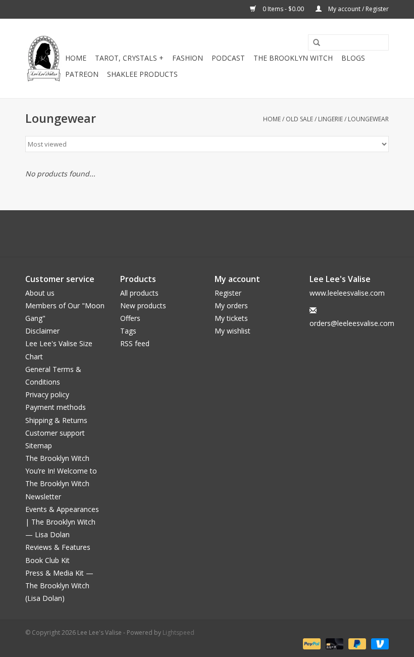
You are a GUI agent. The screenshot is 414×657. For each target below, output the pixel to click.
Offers (130, 318)
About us (40, 293)
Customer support (55, 433)
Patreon (81, 74)
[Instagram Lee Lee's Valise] (252, 233)
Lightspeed (178, 632)
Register (228, 293)
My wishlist (232, 331)
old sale (299, 119)
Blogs (353, 58)
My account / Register (358, 9)
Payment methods (55, 407)
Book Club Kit (47, 560)
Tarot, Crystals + (129, 58)
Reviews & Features (57, 547)
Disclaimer (42, 331)
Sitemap (38, 445)
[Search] (313, 43)
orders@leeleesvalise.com (351, 323)
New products (143, 305)
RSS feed (134, 343)
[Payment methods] (310, 643)
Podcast (228, 58)
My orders (231, 305)
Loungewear (368, 119)
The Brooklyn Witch (57, 458)
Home (75, 58)
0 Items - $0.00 (283, 9)
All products (139, 293)
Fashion (187, 58)
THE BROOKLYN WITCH (293, 58)
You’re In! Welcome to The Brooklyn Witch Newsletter (61, 483)
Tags (128, 331)
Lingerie (330, 119)
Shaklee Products (142, 74)
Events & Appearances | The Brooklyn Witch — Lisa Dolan (62, 521)
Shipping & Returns (56, 420)
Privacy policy (47, 394)
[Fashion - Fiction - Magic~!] (43, 58)
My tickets (231, 318)
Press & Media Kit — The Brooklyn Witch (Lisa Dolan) (59, 585)
